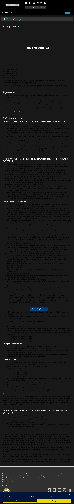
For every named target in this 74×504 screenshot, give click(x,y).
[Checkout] (41, 3)
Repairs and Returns (26, 476)
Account (59, 474)
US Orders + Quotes (8, 480)
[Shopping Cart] (37, 3)
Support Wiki (42, 478)
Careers (40, 474)
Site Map (23, 478)
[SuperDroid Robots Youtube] (59, 491)
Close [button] (70, 494)
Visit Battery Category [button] (39, 309)
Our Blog (41, 476)
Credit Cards (6, 478)
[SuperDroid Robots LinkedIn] (69, 491)
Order (58, 476)
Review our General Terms (15, 112)
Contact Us (23, 474)
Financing (5, 486)
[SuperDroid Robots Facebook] (49, 491)
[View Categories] (67, 13)
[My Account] (30, 3)
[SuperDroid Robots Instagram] (64, 491)
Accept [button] (54, 501)
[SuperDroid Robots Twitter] (54, 491)
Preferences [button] (20, 501)
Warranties (5, 474)
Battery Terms (13, 19)
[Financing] (45, 3)
